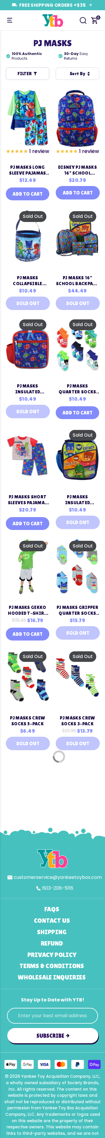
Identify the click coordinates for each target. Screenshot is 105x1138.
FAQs (51, 909)
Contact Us (52, 920)
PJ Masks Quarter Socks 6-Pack (77, 389)
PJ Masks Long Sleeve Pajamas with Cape (27, 170)
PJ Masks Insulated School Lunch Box (27, 389)
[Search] (83, 20)
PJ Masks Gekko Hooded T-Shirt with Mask (27, 610)
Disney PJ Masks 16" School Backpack (77, 170)
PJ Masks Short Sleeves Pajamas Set (28, 500)
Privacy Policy (51, 954)
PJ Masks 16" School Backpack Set (77, 281)
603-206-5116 (57, 888)
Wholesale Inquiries (52, 977)
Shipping (51, 932)
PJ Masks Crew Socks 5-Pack (27, 720)
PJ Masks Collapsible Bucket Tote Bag (27, 281)
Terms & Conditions (52, 966)
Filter (25, 73)
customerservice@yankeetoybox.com (58, 877)
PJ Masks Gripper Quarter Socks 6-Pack (77, 610)
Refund (52, 943)
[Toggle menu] (9, 20)
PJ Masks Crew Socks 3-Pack (77, 720)
